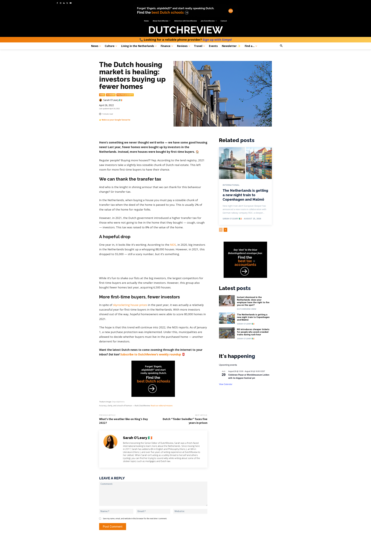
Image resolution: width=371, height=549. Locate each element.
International (231, 185)
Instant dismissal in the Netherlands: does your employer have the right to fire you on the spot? (253, 301)
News (102, 95)
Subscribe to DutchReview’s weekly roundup (150, 354)
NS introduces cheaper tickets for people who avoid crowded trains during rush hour (253, 332)
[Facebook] (57, 3)
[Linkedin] (64, 3)
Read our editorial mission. (162, 405)
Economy (111, 95)
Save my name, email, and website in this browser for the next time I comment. (135, 518)
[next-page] (225, 230)
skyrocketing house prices (130, 305)
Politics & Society (125, 95)
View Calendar (225, 384)
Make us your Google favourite (116, 120)
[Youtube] (70, 3)
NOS (173, 245)
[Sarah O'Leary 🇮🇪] (101, 100)
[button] (289, 45)
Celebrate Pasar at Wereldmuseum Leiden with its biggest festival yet (248, 376)
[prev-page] (221, 230)
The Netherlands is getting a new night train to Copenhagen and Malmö (245, 195)
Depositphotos (118, 401)
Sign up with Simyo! (217, 40)
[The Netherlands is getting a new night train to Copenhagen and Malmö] (245, 163)
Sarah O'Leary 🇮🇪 (112, 100)
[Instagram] (60, 3)
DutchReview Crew (246, 309)
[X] (67, 3)
